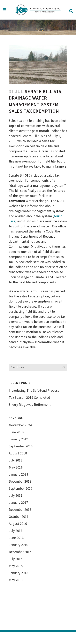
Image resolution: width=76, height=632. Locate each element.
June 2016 (16, 537)
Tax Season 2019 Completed (29, 397)
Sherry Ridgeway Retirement (30, 404)
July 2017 (15, 495)
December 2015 (20, 551)
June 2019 (16, 432)
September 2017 (21, 488)
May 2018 (16, 467)
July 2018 (15, 460)
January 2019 (18, 439)
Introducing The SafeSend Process (34, 390)
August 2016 (18, 523)
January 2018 (18, 474)
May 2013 (16, 580)
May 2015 (16, 566)
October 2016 (18, 516)
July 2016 (15, 530)
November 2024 (20, 425)
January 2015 (18, 573)
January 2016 (18, 544)
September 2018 (21, 446)
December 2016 (20, 509)
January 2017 (18, 502)
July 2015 (15, 559)
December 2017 (20, 481)
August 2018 (18, 453)
